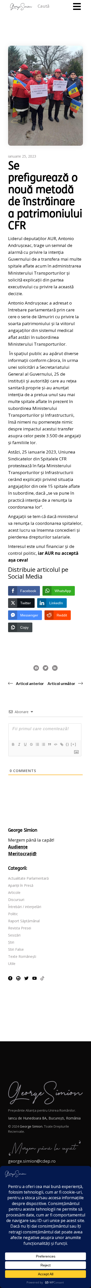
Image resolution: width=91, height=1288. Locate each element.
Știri (11, 942)
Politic (13, 913)
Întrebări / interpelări (24, 906)
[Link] (61, 744)
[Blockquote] (49, 744)
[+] (73, 744)
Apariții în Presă (20, 885)
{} (67, 744)
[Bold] (13, 744)
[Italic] (19, 744)
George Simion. (31, 1126)
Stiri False (16, 949)
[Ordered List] (37, 744)
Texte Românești (22, 956)
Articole (14, 892)
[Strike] (31, 744)
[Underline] (25, 744)
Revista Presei (19, 928)
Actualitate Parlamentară (28, 878)
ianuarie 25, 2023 (22, 156)
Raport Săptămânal (24, 920)
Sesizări (14, 935)
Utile (11, 963)
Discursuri (16, 899)
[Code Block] (55, 744)
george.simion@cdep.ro (32, 1161)
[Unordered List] (43, 744)
